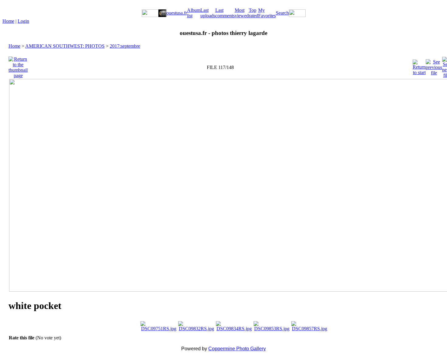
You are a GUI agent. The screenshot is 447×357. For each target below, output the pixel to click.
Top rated (253, 13)
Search (282, 12)
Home (8, 21)
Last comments (225, 13)
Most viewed (242, 13)
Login (23, 21)
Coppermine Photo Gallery (237, 348)
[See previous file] (434, 65)
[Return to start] (419, 65)
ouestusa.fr (176, 12)
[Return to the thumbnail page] (18, 65)
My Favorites (267, 13)
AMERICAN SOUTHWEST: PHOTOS (65, 46)
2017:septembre (125, 46)
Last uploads (207, 13)
